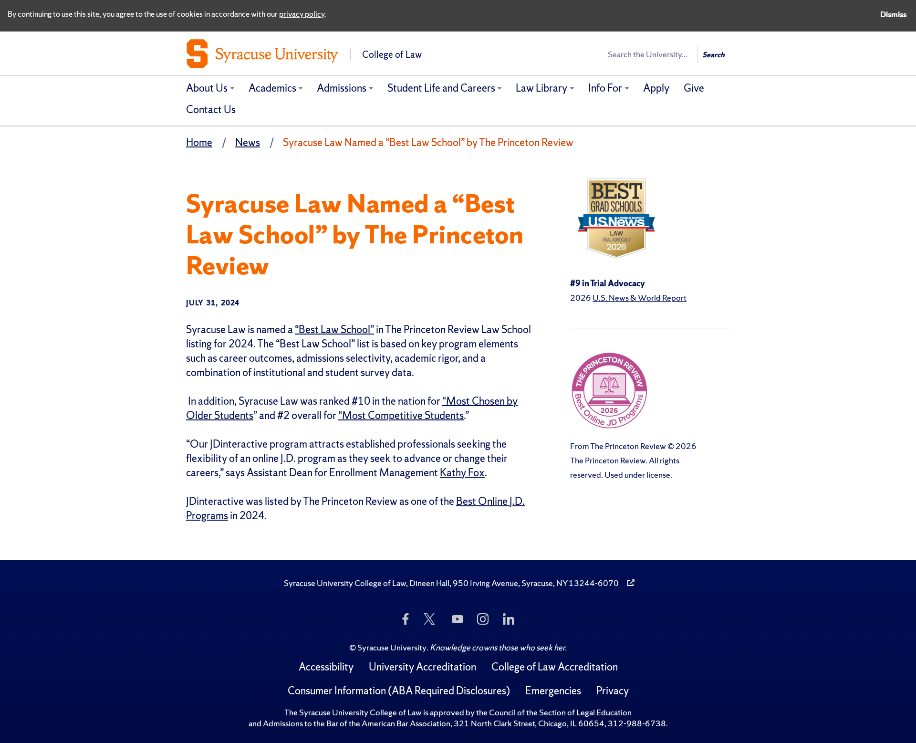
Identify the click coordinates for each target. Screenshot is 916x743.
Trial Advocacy (617, 283)
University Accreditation (422, 667)
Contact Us (211, 109)
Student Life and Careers (441, 88)
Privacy (612, 691)
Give (694, 88)
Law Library (541, 88)
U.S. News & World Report (640, 297)
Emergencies (553, 691)
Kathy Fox (462, 473)
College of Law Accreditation (554, 667)
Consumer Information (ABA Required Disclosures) (399, 691)
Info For (605, 88)
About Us (207, 88)
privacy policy (301, 14)
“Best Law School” (334, 329)
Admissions (341, 88)
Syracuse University (392, 647)
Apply (656, 88)
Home (199, 142)
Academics (272, 88)
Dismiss (893, 14)
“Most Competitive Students (401, 415)
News (247, 142)
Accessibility (326, 667)
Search (713, 55)
